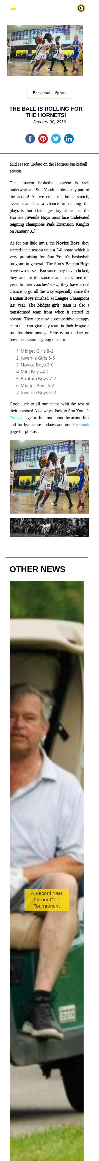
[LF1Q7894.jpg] (49, 510)
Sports (60, 92)
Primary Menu (13, 8)
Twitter (16, 418)
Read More (32, 920)
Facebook (80, 424)
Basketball (43, 92)
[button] (77, 947)
